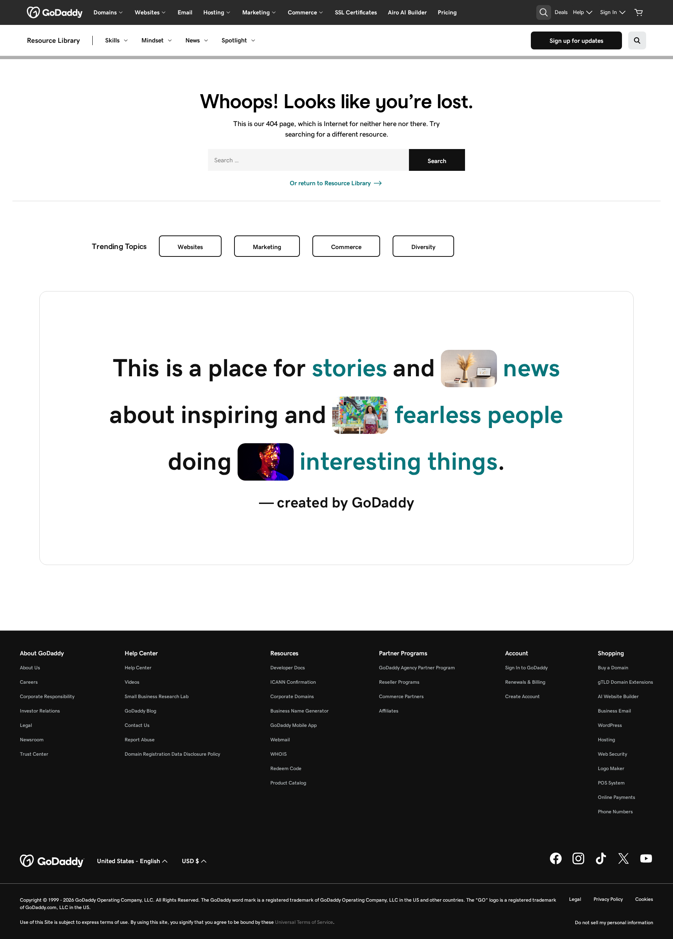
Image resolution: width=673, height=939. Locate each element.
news (531, 368)
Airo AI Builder (407, 12)
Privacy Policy (608, 899)
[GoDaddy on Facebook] (556, 862)
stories (349, 368)
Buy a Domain (613, 667)
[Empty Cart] (638, 12)
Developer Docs (287, 667)
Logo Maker (611, 768)
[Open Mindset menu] (170, 40)
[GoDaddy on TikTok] (601, 862)
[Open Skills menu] (126, 40)
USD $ (190, 861)
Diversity (423, 247)
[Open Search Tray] (543, 12)
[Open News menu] (206, 40)
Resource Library (53, 40)
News (192, 40)
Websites (190, 247)
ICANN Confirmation (293, 682)
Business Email (614, 711)
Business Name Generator (299, 711)
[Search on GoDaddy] (637, 40)
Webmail (280, 739)
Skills (112, 40)
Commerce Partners (401, 696)
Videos (132, 682)
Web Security (612, 754)
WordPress (610, 725)
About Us (30, 667)
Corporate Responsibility (47, 696)
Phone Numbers (615, 811)
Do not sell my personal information (614, 922)
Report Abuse (140, 739)
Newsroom (32, 739)
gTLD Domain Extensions (625, 682)
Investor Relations (40, 711)
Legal (26, 725)
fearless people (479, 414)
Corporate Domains (292, 696)
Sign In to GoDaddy (526, 667)
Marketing (267, 247)
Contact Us (137, 725)
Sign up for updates (576, 40)
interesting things (399, 461)
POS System (611, 783)
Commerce (346, 247)
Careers (29, 682)
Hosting (606, 739)
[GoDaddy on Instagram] (578, 862)
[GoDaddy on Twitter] (624, 862)
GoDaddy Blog (140, 711)
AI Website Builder (618, 696)
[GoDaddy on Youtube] (646, 862)
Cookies (644, 899)
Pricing (447, 12)
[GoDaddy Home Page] (52, 861)
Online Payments (616, 797)
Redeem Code (285, 768)
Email (185, 12)
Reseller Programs (399, 682)
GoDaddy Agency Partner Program (417, 667)
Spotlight (234, 40)
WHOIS (278, 754)
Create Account (522, 696)
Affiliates (388, 711)
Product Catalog (288, 783)
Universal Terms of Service (304, 922)
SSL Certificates (356, 12)
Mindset (152, 40)
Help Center (138, 667)
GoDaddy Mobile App (293, 725)
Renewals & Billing (525, 682)
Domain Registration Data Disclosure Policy (172, 754)
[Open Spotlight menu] (253, 40)
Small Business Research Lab (157, 696)
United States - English (128, 861)
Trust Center (34, 754)
